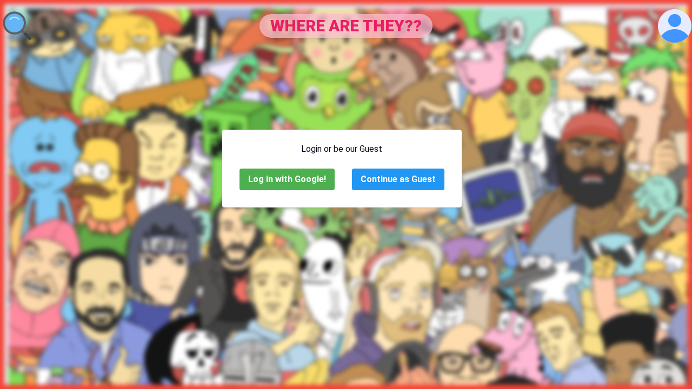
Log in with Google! (287, 179)
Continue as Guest (398, 179)
